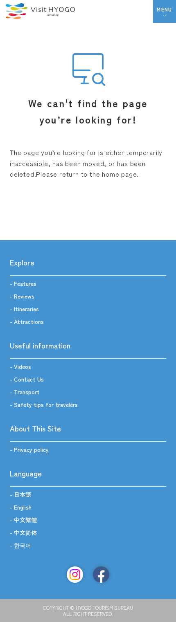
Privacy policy (31, 449)
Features (25, 283)
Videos (22, 366)
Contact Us (29, 379)
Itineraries (26, 309)
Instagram (75, 574)
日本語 (22, 494)
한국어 (22, 545)
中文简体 (25, 532)
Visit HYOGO (40, 11)
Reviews (24, 296)
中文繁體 (25, 520)
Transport (27, 392)
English (23, 507)
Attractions (29, 321)
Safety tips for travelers (46, 404)
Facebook (101, 574)
